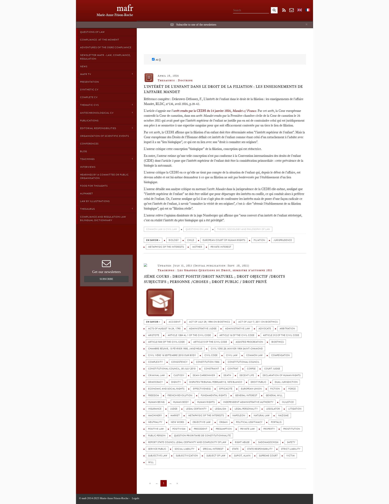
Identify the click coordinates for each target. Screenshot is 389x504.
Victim (290, 455)
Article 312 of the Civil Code (281, 335)
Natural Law (262, 415)
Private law (247, 429)
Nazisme (283, 415)
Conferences (89, 143)
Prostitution (291, 429)
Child (190, 240)
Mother (197, 247)
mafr (125, 8)
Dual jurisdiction (286, 382)
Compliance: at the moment (99, 39)
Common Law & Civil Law (161, 229)
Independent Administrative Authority (248, 402)
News (83, 66)
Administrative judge (203, 328)
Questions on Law (197, 229)
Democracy (155, 382)
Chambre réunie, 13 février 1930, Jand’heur (175, 348)
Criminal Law (156, 375)
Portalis (276, 422)
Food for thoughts (94, 185)
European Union (251, 388)
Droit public (258, 382)
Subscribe (106, 279)
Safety (291, 442)
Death (227, 375)
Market (175, 415)
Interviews (87, 167)
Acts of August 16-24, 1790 (164, 328)
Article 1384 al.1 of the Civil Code (189, 335)
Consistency (179, 362)
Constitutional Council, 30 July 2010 (172, 368)
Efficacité (225, 388)
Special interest (213, 449)
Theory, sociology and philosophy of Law (243, 229)
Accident (175, 322)
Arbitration (287, 328)
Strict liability (290, 449)
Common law (254, 355)
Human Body (181, 402)
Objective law (201, 422)
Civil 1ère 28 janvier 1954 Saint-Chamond (237, 348)
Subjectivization (187, 455)
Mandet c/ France (244, 111)
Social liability (184, 449)
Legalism (220, 409)
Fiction (275, 388)
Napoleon (238, 415)
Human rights (206, 402)
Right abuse (242, 442)
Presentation (89, 81)
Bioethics (277, 342)
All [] (158, 59)
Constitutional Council (243, 362)
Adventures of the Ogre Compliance (105, 47)
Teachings (87, 159)
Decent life (246, 375)
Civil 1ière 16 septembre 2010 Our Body (172, 355)
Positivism (178, 429)
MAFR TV (85, 74)
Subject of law (215, 455)
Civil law (232, 355)
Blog (83, 151)
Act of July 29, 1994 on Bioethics (209, 322)
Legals (135, 498)
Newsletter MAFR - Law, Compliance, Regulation (105, 57)
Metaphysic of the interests (166, 247)
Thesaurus (87, 209)
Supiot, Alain (242, 455)
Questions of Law (92, 32)
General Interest (246, 395)
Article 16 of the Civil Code (236, 335)
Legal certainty (196, 409)
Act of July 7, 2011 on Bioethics (258, 322)
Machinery (155, 415)
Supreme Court (268, 455)
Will (151, 462)
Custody (178, 375)
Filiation (259, 240)
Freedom (153, 395)
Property (269, 429)
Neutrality (155, 422)
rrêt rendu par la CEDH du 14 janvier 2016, (203, 111)
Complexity (155, 362)
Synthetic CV (89, 89)
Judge (173, 409)
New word (177, 422)
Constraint (211, 368)
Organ (223, 422)
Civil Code (211, 355)
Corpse (251, 368)
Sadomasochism (268, 442)
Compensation (280, 355)
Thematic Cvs (89, 105)
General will (274, 395)
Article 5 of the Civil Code (210, 342)
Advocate (265, 328)
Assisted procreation (249, 342)
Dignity (176, 382)
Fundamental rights (214, 395)
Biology (174, 240)
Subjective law (157, 455)
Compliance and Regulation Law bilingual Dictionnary (103, 218)
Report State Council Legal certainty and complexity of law (187, 442)
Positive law (156, 429)
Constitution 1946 (207, 362)
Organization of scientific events (104, 136)
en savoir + (153, 240)
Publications (89, 120)
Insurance (154, 409)
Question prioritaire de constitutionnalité (202, 435)
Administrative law (237, 328)
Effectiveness (202, 388)
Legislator (273, 409)
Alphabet (86, 193)
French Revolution (180, 395)
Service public (157, 449)
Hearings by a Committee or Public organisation (104, 176)
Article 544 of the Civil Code (166, 342)
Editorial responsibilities (98, 128)
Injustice (288, 402)
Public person (157, 435)
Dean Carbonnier (204, 375)
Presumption (224, 429)
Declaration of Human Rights (281, 375)
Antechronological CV (97, 112)
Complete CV (89, 97)
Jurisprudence (283, 240)
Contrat (233, 368)
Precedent (200, 429)
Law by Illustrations (95, 201)
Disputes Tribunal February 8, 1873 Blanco (215, 382)
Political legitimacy (249, 422)
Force (292, 388)
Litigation (294, 409)
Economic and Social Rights (166, 388)
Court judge (272, 368)
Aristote (153, 335)
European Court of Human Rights (224, 240)
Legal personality (246, 409)
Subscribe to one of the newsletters (196, 24)
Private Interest (221, 247)
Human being (156, 402)
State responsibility (260, 449)
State (235, 449)
